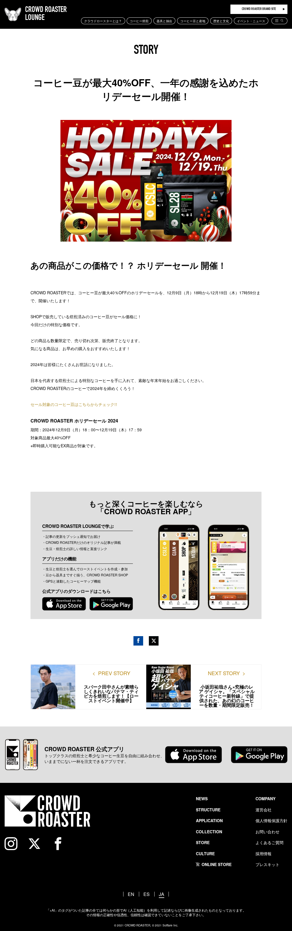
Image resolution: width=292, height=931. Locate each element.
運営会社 (263, 809)
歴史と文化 (221, 21)
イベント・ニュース (251, 21)
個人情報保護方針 (271, 820)
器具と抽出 (164, 21)
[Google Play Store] (111, 603)
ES (146, 894)
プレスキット (267, 864)
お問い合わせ (267, 831)
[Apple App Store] (64, 603)
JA (161, 894)
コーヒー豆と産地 (192, 21)
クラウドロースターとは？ (103, 21)
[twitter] (37, 843)
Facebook (138, 641)
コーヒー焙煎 (139, 21)
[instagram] (14, 843)
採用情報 (263, 853)
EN (131, 894)
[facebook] (61, 843)
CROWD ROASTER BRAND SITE (259, 9)
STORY (146, 51)
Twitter (154, 641)
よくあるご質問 (269, 842)
